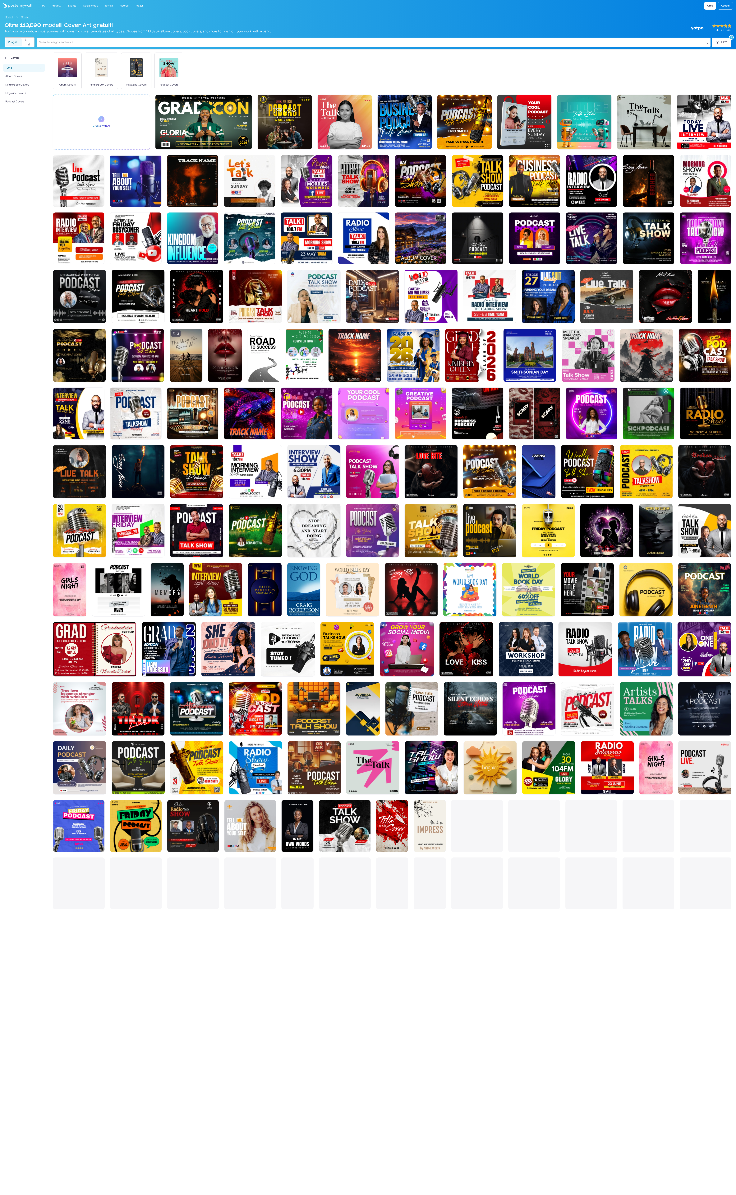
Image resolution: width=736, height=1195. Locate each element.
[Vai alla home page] (15, 6)
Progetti (13, 42)
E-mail (27, 42)
